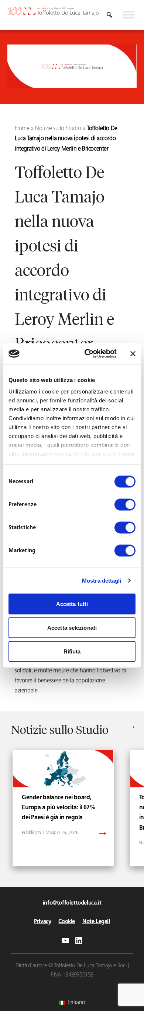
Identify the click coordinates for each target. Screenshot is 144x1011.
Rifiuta (72, 651)
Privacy (42, 922)
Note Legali (96, 922)
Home (22, 129)
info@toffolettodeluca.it (72, 903)
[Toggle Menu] (128, 15)
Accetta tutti (72, 603)
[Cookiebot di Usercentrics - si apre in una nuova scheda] (87, 354)
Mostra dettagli (101, 580)
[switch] (125, 504)
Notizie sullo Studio (58, 129)
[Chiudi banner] (133, 353)
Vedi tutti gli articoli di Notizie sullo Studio (83, 727)
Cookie (66, 922)
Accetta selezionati (72, 627)
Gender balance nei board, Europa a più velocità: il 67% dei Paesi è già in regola (58, 808)
